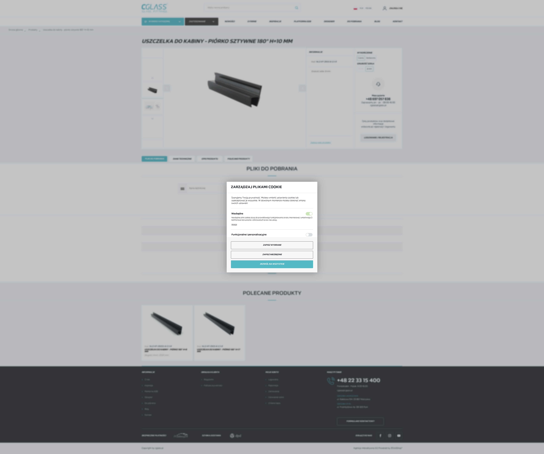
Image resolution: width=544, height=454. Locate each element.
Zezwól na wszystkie (272, 264)
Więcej (234, 225)
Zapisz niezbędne (272, 255)
